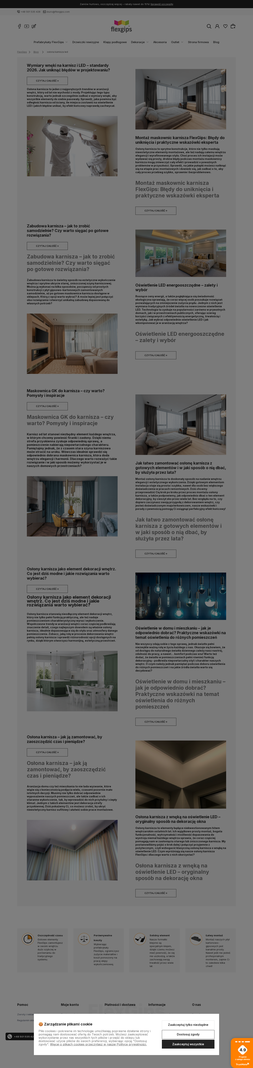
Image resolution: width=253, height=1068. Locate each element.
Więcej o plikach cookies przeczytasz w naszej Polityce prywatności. (98, 1044)
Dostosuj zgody (188, 1034)
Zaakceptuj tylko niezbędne (188, 1025)
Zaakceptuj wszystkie (188, 1044)
